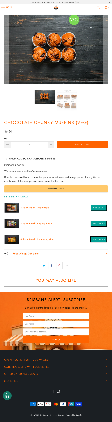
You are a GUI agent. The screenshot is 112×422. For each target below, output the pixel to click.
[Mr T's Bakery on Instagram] (58, 391)
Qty (5, 138)
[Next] (105, 50)
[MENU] (1, 7)
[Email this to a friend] (67, 265)
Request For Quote (56, 188)
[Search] (98, 7)
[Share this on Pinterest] (59, 265)
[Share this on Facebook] (52, 265)
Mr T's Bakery (43, 415)
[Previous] (6, 50)
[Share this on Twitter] (44, 265)
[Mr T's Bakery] (56, 7)
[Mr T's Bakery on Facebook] (53, 391)
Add (99, 207)
